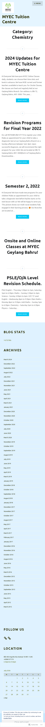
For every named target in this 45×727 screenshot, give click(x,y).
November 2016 (9, 550)
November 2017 (9, 511)
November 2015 (9, 581)
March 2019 (8, 476)
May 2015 (7, 598)
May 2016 (7, 568)
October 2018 (8, 489)
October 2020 (8, 420)
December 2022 (9, 364)
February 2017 (9, 537)
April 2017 (7, 529)
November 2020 (9, 416)
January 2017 (8, 542)
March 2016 (8, 572)
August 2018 (8, 498)
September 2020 (9, 424)
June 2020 (7, 433)
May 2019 (7, 468)
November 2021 (9, 385)
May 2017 (7, 524)
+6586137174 (8, 659)
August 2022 (8, 372)
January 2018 (8, 502)
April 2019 (7, 472)
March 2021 (8, 403)
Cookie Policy (7, 718)
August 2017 (8, 520)
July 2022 (7, 377)
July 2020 (7, 429)
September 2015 (9, 589)
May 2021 (7, 394)
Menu (38, 3)
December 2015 (9, 576)
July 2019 (7, 459)
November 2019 (9, 442)
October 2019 (8, 446)
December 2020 (9, 411)
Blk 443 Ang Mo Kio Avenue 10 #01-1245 (18, 657)
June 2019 (7, 463)
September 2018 (9, 494)
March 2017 (8, 533)
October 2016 (8, 555)
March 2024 (8, 359)
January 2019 (8, 481)
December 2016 (9, 546)
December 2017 (9, 507)
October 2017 (8, 516)
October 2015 (8, 585)
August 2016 (8, 559)
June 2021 (7, 390)
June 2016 (7, 563)
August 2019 (8, 455)
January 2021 (8, 407)
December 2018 (9, 485)
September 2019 (9, 450)
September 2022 (9, 368)
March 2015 (8, 607)
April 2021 (7, 398)
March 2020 (8, 437)
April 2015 (7, 602)
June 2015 (7, 594)
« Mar (5, 698)
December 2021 (9, 381)
